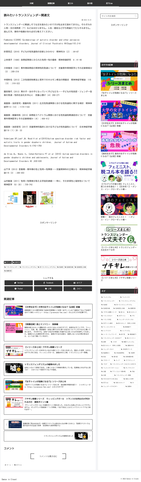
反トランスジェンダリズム (48, 267)
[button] (136, 16)
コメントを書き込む (48, 456)
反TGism (8, 262)
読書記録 (17, 262)
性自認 (61, 267)
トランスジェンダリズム (29, 267)
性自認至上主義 (81, 267)
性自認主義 (69, 267)
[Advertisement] (48, 240)
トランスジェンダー (12, 267)
